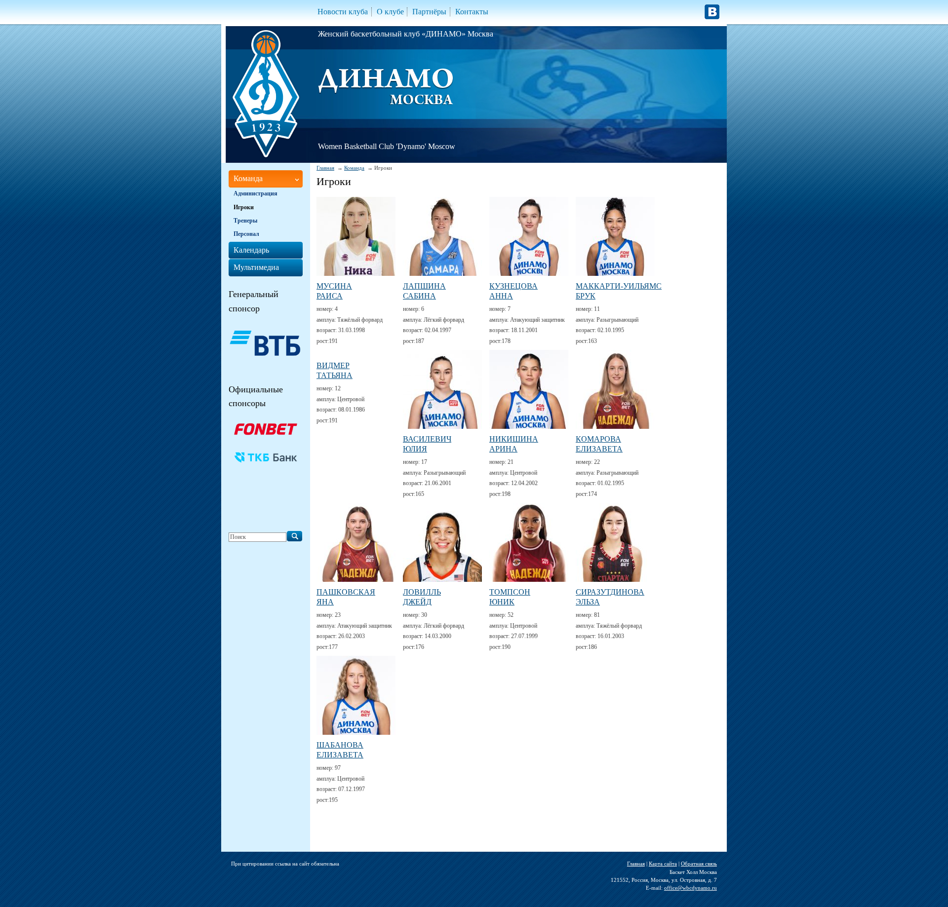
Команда (354, 168)
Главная (325, 168)
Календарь (251, 250)
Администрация (255, 193)
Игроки (244, 207)
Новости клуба (342, 11)
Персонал (246, 233)
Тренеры (245, 220)
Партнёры (429, 11)
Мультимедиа (256, 267)
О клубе (390, 11)
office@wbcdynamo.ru (690, 888)
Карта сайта (663, 864)
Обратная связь (699, 864)
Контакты (471, 11)
